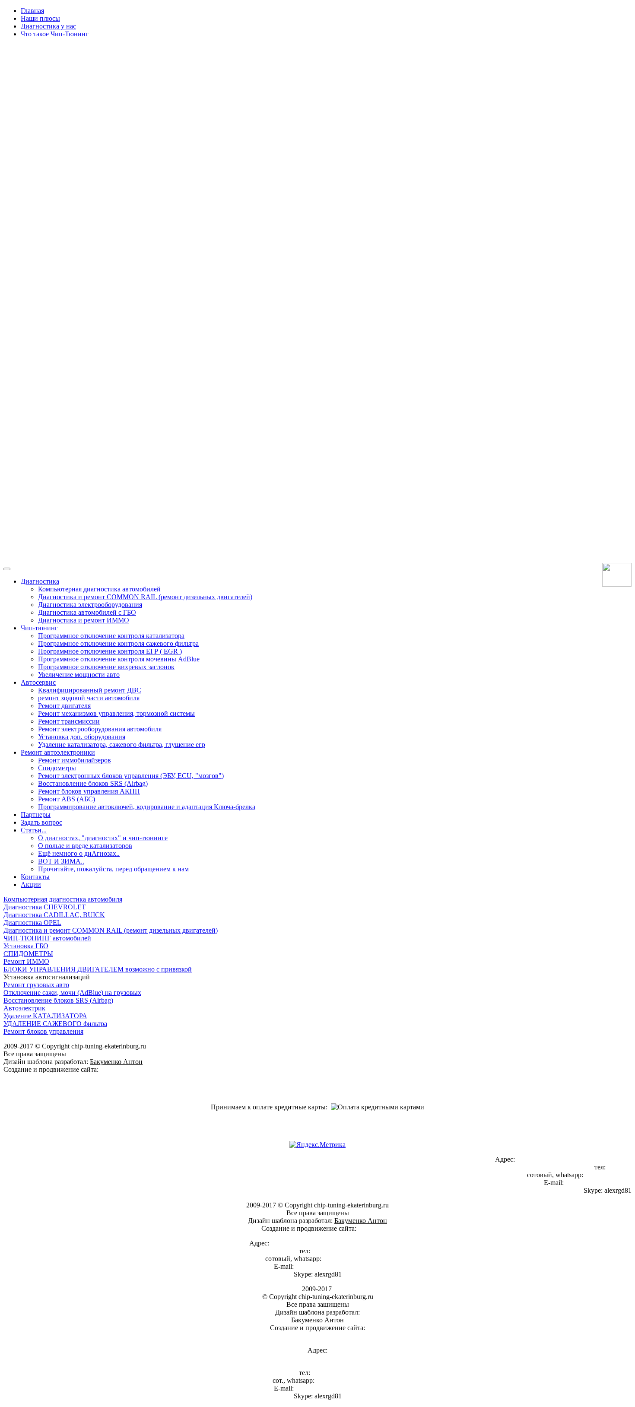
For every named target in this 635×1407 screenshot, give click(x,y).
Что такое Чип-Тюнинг (55, 34)
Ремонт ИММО (26, 961)
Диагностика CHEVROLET (44, 907)
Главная (32, 10)
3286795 (619, 1167)
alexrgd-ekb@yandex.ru (598, 1182)
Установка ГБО (25, 946)
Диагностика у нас (48, 26)
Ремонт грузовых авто (36, 984)
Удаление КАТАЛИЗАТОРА (45, 1016)
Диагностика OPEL (32, 922)
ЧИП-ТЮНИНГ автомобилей (47, 938)
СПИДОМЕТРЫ (28, 953)
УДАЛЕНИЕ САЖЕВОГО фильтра (55, 1023)
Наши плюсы (40, 18)
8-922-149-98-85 (608, 1174)
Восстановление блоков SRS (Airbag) (58, 1000)
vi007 (108, 1069)
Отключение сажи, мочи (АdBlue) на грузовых (72, 992)
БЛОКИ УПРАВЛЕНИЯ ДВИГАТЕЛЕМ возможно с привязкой (97, 969)
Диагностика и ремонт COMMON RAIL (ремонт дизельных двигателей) (110, 930)
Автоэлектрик (24, 1008)
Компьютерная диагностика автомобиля (62, 899)
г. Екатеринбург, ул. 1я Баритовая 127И (574, 1159)
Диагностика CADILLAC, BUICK (54, 914)
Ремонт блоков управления (43, 1031)
